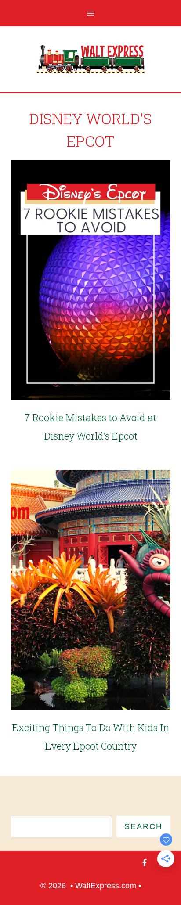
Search (143, 826)
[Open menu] (91, 13)
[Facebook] (144, 863)
